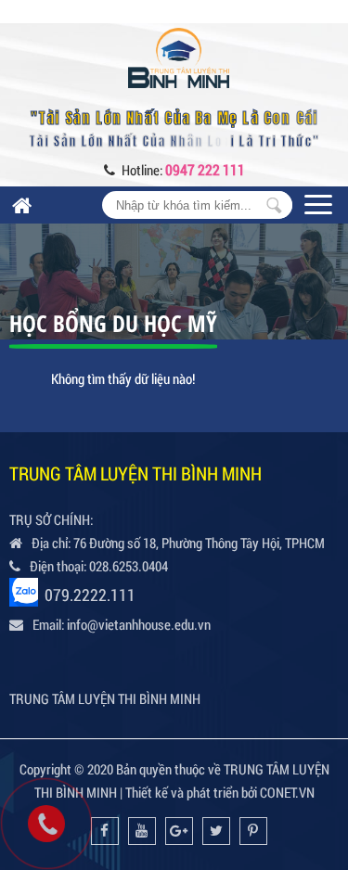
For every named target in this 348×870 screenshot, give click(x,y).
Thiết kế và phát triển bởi (191, 792)
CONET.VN (287, 792)
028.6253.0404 (128, 566)
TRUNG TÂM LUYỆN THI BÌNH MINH (104, 698)
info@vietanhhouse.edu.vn (139, 624)
